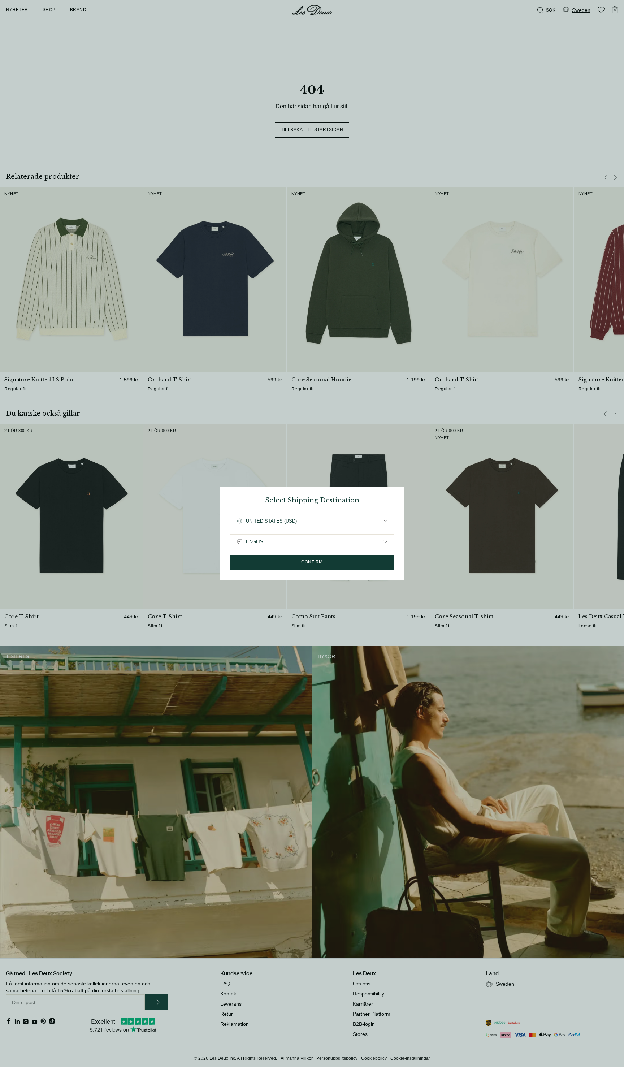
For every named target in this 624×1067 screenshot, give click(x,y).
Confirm (312, 562)
